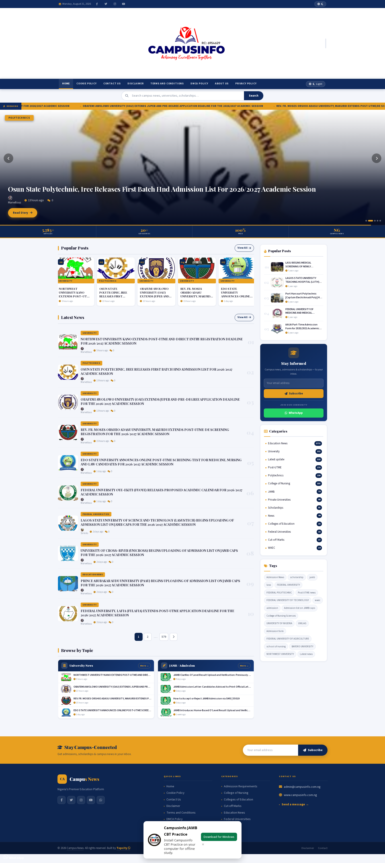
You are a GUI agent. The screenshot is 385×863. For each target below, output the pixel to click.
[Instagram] (115, 4)
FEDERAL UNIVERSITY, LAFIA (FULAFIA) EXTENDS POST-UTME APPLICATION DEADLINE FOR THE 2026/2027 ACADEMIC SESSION (157, 613)
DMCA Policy (199, 83)
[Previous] (8, 158)
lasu (268, 585)
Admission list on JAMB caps (299, 608)
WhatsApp (296, 413)
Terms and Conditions (167, 83)
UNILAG (302, 623)
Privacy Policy (245, 83)
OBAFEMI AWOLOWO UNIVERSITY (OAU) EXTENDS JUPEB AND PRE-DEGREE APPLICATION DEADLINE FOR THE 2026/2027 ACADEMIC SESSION (117, 106)
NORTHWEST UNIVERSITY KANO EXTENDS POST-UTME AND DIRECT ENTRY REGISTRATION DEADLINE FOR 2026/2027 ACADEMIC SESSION (162, 341)
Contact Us (112, 83)
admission (272, 608)
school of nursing (276, 646)
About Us (222, 83)
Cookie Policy (86, 83)
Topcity (122, 848)
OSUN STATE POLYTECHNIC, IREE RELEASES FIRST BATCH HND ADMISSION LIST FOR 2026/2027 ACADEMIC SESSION (95, 298)
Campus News (75, 848)
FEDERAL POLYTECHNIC (279, 593)
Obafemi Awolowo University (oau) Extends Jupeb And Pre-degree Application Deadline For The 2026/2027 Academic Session (184, 184)
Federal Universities (96, 514)
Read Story (20, 213)
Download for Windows (219, 837)
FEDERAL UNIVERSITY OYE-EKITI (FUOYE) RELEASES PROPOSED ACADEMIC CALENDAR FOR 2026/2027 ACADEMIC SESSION (161, 492)
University (16, 118)
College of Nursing (236, 793)
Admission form (275, 631)
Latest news (306, 654)
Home (66, 83)
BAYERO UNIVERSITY (302, 646)
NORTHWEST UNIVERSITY (280, 654)
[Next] (376, 158)
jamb (312, 577)
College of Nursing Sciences (281, 616)
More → (144, 665)
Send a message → (295, 804)
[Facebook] (97, 4)
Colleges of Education (238, 800)
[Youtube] (124, 4)
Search (253, 96)
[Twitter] (106, 4)
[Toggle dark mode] (320, 4)
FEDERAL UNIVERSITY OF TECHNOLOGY (287, 600)
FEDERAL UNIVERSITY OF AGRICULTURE (287, 639)
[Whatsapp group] (101, 800)
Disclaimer (135, 83)
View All (243, 248)
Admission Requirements (240, 786)
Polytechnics (87, 280)
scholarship (296, 577)
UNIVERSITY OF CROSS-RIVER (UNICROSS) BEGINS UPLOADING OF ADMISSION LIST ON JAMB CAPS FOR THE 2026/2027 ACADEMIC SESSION (159, 552)
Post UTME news (306, 593)
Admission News (275, 577)
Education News (93, 574)
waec (317, 600)
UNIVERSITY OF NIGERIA (279, 623)
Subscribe (296, 394)
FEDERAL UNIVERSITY (288, 585)
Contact (323, 848)
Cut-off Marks (233, 806)
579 (164, 637)
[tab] (366, 220)
